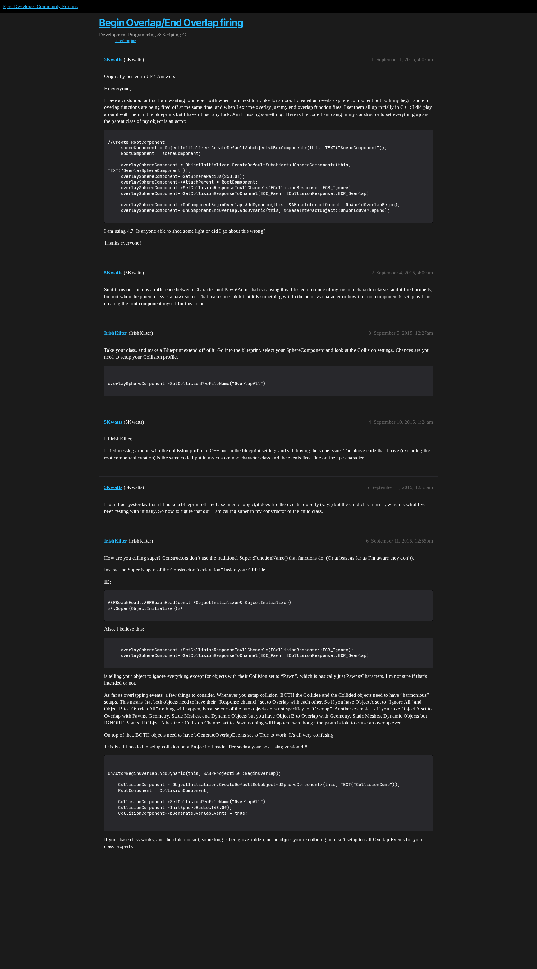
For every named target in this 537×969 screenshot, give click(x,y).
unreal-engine (125, 41)
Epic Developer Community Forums (40, 6)
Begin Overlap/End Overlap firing (171, 22)
